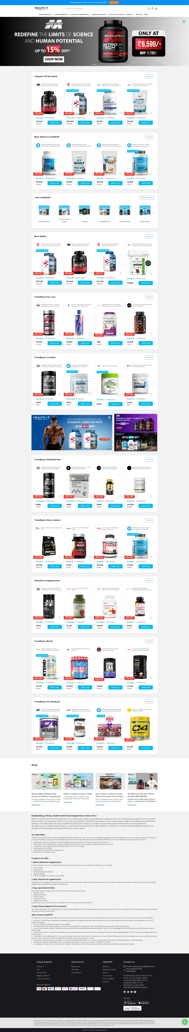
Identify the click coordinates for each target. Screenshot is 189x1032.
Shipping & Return (43, 976)
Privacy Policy (41, 973)
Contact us (40, 966)
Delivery (105, 973)
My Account (75, 966)
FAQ (38, 969)
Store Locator (107, 976)
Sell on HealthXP (108, 979)
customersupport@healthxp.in (143, 966)
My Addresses (76, 973)
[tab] (92, 64)
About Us (106, 966)
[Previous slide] (31, 102)
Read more (36, 805)
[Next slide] (158, 102)
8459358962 (131, 971)
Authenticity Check (109, 969)
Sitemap (106, 982)
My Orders (75, 969)
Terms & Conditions (43, 979)
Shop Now (114, 2)
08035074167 (137, 969)
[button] (149, 8)
